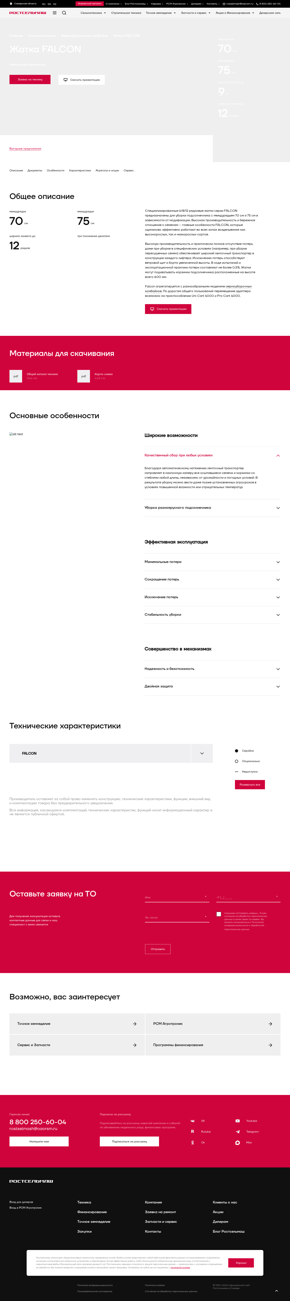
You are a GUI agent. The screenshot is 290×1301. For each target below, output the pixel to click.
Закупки (84, 1231)
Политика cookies (155, 1285)
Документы (35, 170)
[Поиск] (64, 12)
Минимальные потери (163, 561)
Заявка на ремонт (160, 1212)
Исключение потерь (161, 597)
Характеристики (80, 170)
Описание (16, 170)
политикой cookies (180, 1267)
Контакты (212, 4)
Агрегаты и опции (107, 170)
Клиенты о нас (225, 1202)
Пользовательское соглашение (94, 1291)
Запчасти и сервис (194, 13)
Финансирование (92, 1212)
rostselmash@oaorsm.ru (33, 1129)
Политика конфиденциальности (95, 1285)
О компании (112, 4)
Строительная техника (126, 13)
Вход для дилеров (21, 1202)
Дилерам (196, 4)
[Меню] (54, 12)
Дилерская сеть (270, 13)
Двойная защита (159, 686)
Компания (153, 1202)
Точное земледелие (159, 13)
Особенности (55, 170)
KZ (54, 4)
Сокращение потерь (162, 579)
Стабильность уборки (163, 614)
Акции (218, 1212)
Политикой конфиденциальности (244, 924)
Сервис (129, 170)
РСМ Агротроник (176, 4)
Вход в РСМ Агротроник (25, 1208)
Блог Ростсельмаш (135, 4)
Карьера (156, 4)
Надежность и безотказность (169, 668)
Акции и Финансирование (233, 13)
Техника (84, 1202)
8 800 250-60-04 (37, 1122)
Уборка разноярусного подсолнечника (178, 507)
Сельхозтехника (92, 13)
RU (43, 4)
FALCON (29, 753)
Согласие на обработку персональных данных (171, 1291)
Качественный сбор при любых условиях (179, 455)
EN (49, 4)
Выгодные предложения (25, 148)
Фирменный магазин (89, 3)
